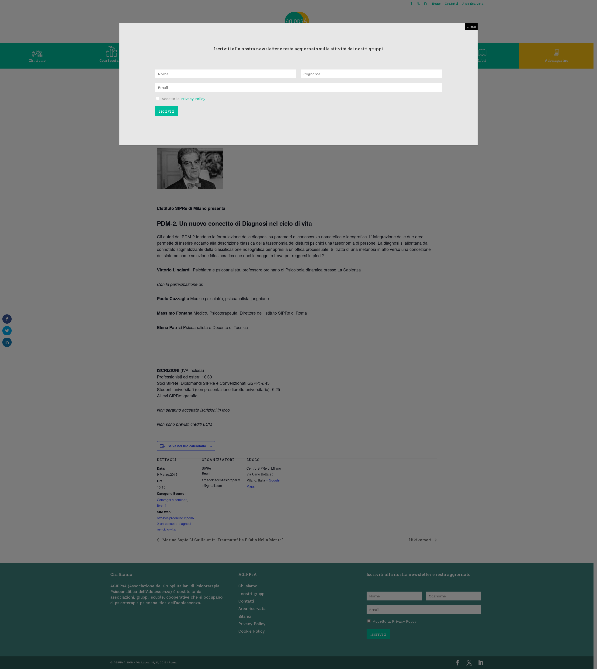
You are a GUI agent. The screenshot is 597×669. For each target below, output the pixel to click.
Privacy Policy (193, 99)
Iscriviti (166, 111)
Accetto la (183, 99)
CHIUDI (471, 26)
